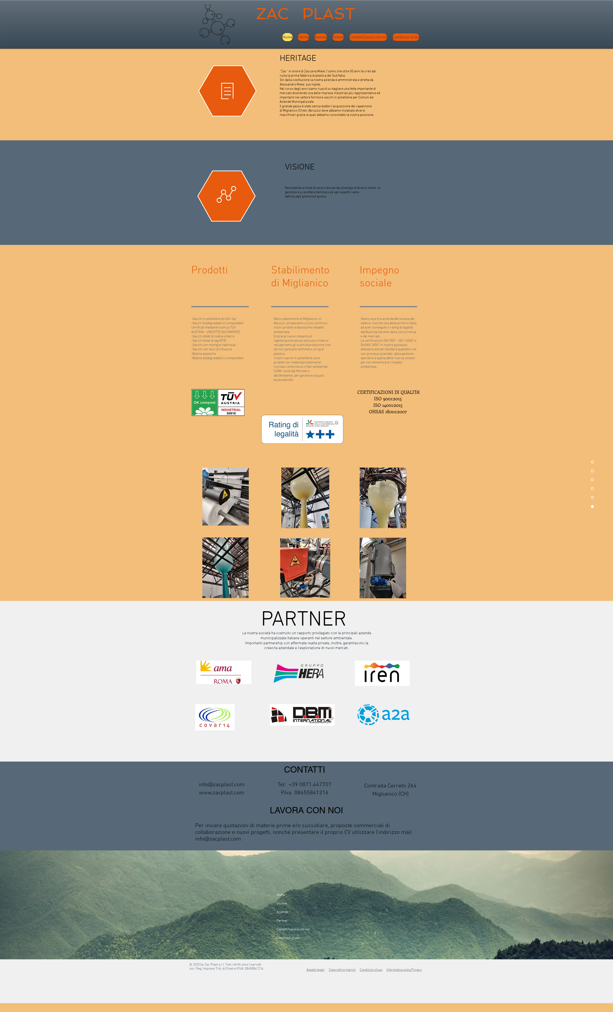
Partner (282, 921)
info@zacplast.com (221, 784)
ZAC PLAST (308, 13)
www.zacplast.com (221, 793)
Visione (282, 904)
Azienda (282, 912)
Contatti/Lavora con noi (293, 929)
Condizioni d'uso (288, 938)
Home (281, 895)
